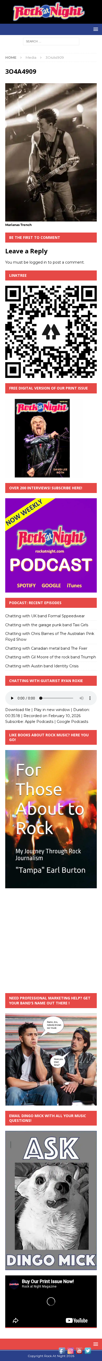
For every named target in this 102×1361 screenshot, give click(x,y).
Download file (17, 709)
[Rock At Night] (51, 20)
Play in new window (52, 709)
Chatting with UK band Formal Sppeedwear (45, 616)
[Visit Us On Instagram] (70, 1352)
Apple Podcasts (39, 721)
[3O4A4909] (51, 218)
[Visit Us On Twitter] (87, 1352)
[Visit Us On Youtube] (79, 1352)
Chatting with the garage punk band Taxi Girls (46, 625)
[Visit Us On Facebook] (62, 1352)
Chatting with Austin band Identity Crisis (41, 666)
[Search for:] (51, 41)
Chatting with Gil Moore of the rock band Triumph (50, 657)
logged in (38, 262)
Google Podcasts (72, 721)
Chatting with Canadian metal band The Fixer (46, 648)
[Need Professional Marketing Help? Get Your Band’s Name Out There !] (51, 1102)
